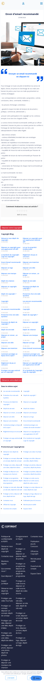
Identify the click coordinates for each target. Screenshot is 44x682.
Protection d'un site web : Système (32, 295)
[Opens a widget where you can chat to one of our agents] (36, 678)
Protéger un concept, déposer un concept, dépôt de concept (7, 611)
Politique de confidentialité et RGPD (6, 539)
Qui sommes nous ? (6, 570)
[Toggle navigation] (41, 3)
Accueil (18, 544)
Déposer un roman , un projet (31, 274)
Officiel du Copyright (9, 504)
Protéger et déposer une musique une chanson (6, 664)
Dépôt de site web (29, 281)
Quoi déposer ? (7, 576)
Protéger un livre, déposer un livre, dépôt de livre (21, 629)
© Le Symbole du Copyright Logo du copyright (32, 371)
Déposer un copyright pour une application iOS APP (10, 248)
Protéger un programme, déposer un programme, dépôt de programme (12, 480)
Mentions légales (5, 562)
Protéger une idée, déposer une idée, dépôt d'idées (7, 624)
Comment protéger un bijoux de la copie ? (9, 355)
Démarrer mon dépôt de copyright (10, 239)
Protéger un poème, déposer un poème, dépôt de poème (21, 554)
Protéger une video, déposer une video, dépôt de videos (7, 637)
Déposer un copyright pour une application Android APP (32, 240)
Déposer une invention (31, 262)
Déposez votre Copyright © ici (12, 228)
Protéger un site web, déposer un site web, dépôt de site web (22, 603)
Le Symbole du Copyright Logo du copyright (10, 256)
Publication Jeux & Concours (32, 500)
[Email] (42, 351)
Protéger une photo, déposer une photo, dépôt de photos (7, 650)
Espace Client (27, 509)
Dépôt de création (7, 281)
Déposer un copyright (9, 287)
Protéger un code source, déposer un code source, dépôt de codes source (31, 480)
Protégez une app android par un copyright (10, 371)
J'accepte (11, 678)
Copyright (4, 301)
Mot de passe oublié (29, 504)
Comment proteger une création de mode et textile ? (33, 355)
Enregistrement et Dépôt (22, 537)
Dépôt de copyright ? (8, 294)
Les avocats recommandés (32, 301)
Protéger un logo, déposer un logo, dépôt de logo (21, 641)
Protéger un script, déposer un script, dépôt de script (22, 617)
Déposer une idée (29, 268)
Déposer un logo (7, 268)
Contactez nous (8, 500)
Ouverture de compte (10, 509)
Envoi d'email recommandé (11, 262)
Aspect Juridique (4, 582)
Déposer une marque (8, 273)
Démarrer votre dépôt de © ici (12, 380)
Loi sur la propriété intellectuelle (29, 248)
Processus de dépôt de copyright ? (31, 287)
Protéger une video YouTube (32, 452)
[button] (23, 3)
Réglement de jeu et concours (30, 256)
